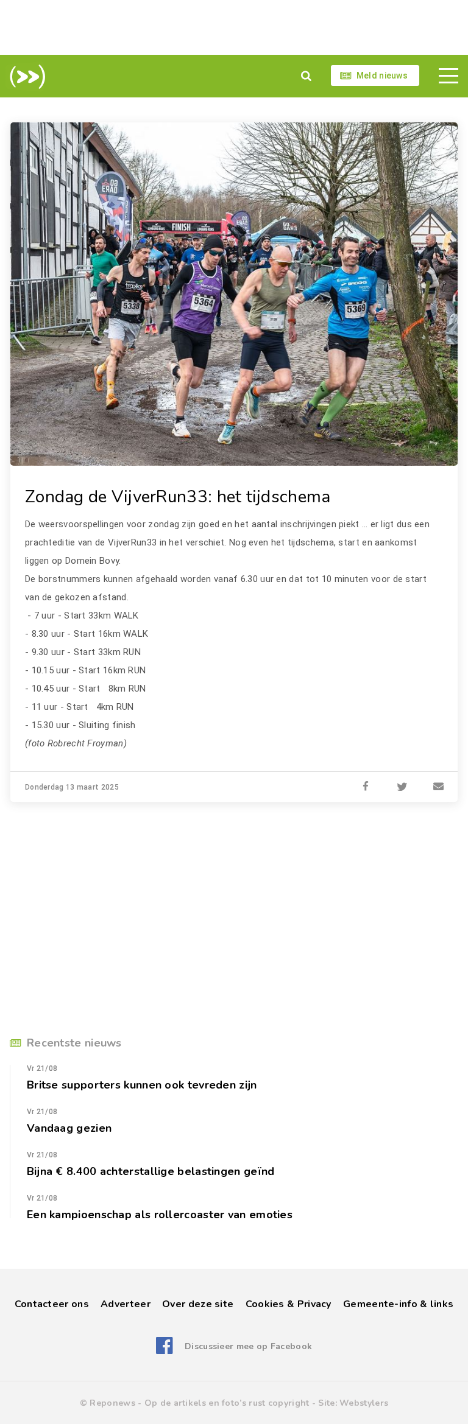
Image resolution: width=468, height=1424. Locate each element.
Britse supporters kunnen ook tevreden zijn (142, 1085)
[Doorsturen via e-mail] (438, 787)
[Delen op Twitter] (402, 787)
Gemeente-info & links (398, 1304)
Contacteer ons (52, 1304)
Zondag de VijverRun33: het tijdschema (178, 496)
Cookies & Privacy (289, 1304)
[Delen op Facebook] (365, 787)
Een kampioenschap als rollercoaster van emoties (159, 1214)
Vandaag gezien (69, 1128)
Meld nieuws (382, 75)
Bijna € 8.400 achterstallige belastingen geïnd (151, 1171)
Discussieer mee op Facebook (248, 1346)
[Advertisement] (234, 27)
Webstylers (363, 1403)
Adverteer (126, 1304)
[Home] (25, 76)
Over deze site (197, 1304)
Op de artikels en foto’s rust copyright (227, 1403)
